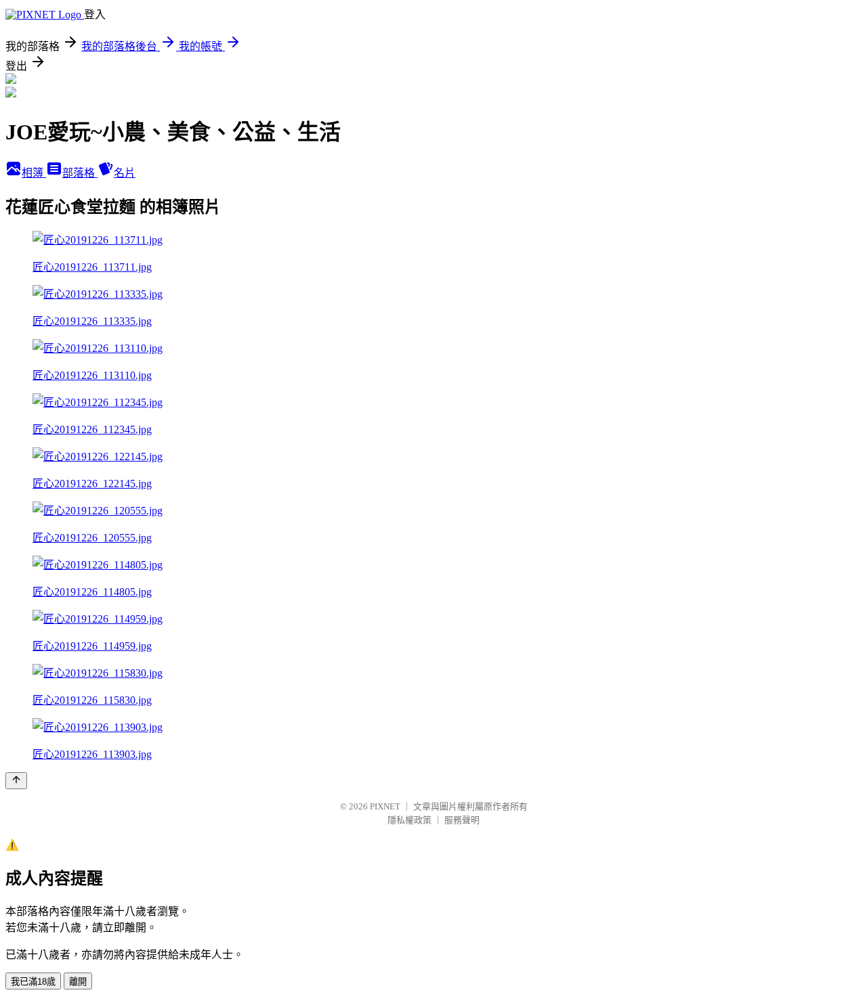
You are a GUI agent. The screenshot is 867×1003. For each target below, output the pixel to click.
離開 (78, 982)
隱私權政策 (409, 820)
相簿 (34, 173)
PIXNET (385, 806)
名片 (124, 173)
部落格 (80, 173)
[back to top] (16, 780)
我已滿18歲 (33, 982)
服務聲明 (462, 820)
